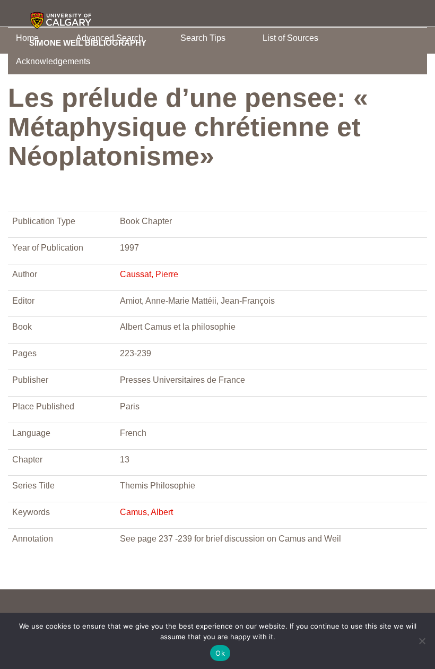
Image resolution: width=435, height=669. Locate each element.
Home (27, 37)
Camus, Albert (146, 512)
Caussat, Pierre (149, 274)
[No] (421, 641)
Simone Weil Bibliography (87, 42)
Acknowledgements (53, 61)
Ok (220, 653)
